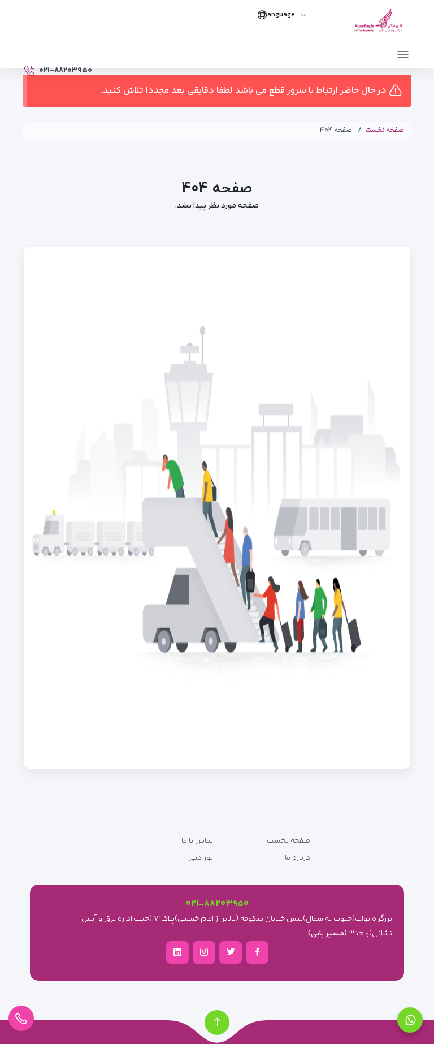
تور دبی (200, 858)
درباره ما (297, 858)
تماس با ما (197, 841)
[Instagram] (204, 952)
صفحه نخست (385, 130)
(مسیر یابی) (327, 933)
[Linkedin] (177, 952)
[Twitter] (230, 952)
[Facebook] (257, 952)
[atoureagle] (378, 24)
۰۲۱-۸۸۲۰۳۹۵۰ (217, 904)
